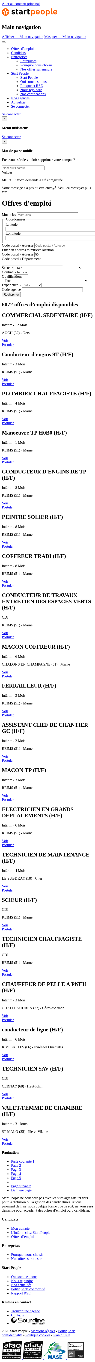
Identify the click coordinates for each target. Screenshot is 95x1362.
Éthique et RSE (31, 86)
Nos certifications (33, 94)
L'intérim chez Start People (30, 1232)
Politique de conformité (28, 1289)
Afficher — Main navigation (22, 37)
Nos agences (20, 98)
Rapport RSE (21, 1293)
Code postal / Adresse (17, 245)
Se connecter (20, 106)
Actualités (18, 102)
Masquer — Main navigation (65, 37)
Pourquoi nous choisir (36, 65)
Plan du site (61, 1335)
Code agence (11, 289)
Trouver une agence (25, 1311)
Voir (5, 341)
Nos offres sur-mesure (36, 69)
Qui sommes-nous (33, 82)
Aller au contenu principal (21, 4)
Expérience (10, 285)
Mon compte (20, 1228)
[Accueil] (29, 17)
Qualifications (12, 276)
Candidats (18, 53)
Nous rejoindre (31, 90)
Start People (20, 73)
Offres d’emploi (22, 1237)
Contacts (17, 1315)
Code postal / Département (21, 259)
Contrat (7, 272)
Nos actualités (21, 1285)
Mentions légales (43, 1331)
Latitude (12, 224)
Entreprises (19, 57)
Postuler (8, 345)
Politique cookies (37, 1335)
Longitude (13, 233)
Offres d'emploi (22, 49)
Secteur (7, 268)
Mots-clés (9, 215)
